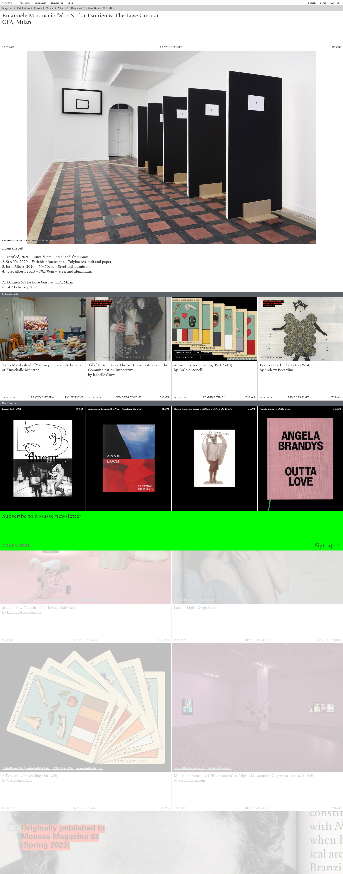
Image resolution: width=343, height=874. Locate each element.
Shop (70, 2)
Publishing (40, 2)
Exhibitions (57, 2)
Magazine (25, 2)
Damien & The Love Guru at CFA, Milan (40, 282)
